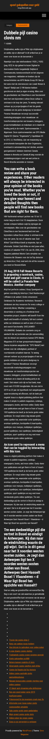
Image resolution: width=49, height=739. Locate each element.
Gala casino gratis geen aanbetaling (23, 710)
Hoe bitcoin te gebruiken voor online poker (26, 647)
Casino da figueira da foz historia (22, 669)
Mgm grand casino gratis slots (21, 714)
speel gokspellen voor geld (24, 5)
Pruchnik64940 (22, 25)
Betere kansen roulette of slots (21, 662)
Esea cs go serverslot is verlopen (22, 722)
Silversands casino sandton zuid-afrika (24, 666)
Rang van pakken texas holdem (21, 644)
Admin (8, 44)
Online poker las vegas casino (21, 718)
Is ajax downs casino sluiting (20, 651)
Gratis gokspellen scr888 (19, 658)
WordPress (27, 730)
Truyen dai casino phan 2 (19, 640)
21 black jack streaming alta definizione (25, 688)
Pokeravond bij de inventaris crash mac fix (26, 699)
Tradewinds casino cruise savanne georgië (26, 655)
